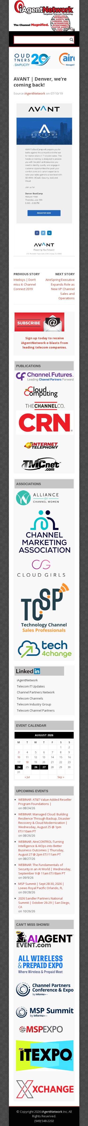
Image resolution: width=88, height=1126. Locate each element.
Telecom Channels (30, 698)
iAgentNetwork (34, 93)
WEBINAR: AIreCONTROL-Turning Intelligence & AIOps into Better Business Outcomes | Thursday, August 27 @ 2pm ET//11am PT (41, 847)
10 (18, 757)
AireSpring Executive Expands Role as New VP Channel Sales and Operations (60, 289)
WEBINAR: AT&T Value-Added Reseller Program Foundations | (45, 801)
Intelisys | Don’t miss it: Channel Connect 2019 (25, 284)
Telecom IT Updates (31, 686)
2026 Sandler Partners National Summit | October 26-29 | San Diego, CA (44, 902)
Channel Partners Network (36, 692)
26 (35, 767)
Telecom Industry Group (34, 704)
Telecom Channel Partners (36, 710)
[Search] (71, 40)
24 (18, 767)
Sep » (60, 777)
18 (27, 762)
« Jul (27, 777)
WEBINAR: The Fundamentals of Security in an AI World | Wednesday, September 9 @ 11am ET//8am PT (44, 869)
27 (43, 767)
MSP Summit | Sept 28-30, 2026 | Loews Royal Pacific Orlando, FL (41, 886)
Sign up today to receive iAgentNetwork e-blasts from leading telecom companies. (44, 342)
